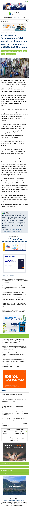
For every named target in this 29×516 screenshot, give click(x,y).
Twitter (14, 231)
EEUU (3, 54)
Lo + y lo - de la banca (6, 470)
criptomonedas (18, 51)
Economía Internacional (7, 51)
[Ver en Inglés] (26, 1)
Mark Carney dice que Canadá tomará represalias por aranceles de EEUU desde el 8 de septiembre (14, 287)
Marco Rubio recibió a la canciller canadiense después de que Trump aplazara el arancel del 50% (14, 305)
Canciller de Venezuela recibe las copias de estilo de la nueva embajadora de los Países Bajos (13, 354)
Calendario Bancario (6, 473)
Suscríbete (16, 17)
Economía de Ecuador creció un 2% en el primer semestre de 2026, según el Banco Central (14, 419)
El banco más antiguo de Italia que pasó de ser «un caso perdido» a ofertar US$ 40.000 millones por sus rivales (15, 281)
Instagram (9, 231)
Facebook (19, 231)
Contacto (23, 17)
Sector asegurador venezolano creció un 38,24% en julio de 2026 (14, 424)
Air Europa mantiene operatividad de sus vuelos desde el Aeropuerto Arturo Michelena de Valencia (14, 406)
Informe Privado (8, 17)
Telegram (4, 231)
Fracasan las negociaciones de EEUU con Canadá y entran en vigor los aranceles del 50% (14, 293)
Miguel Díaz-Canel (10, 54)
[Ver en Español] (27, 1)
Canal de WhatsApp (17, 229)
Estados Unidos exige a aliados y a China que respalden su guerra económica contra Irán (14, 310)
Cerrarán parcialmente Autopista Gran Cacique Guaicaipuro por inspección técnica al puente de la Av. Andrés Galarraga (14, 348)
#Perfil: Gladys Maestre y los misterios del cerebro (13, 395)
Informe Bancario (5, 467)
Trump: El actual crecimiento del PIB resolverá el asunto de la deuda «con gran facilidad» (14, 298)
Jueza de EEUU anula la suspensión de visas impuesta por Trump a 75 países (14, 365)
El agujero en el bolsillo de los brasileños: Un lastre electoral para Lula (14, 400)
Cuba (25, 51)
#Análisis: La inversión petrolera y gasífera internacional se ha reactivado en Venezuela (13, 360)
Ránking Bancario (5, 463)
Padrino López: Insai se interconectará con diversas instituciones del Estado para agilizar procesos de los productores (14, 341)
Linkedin (6, 500)
